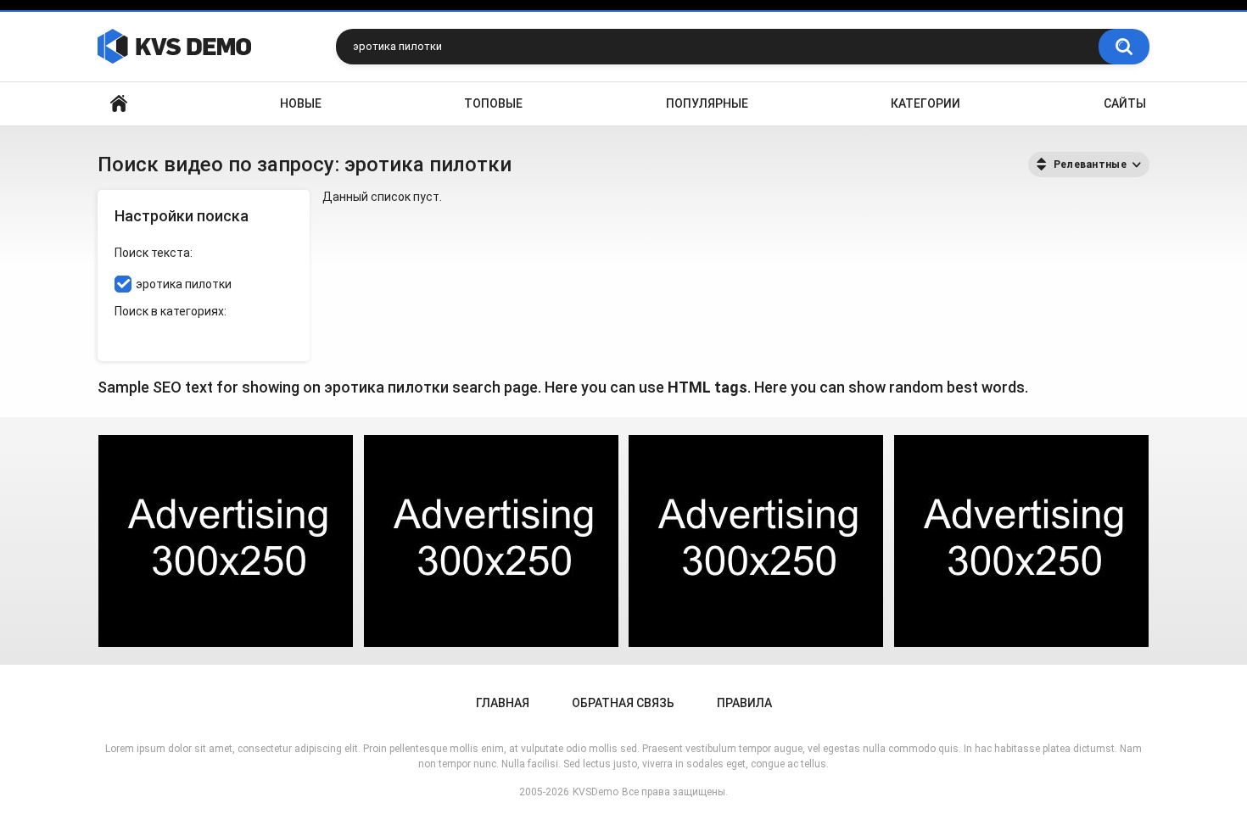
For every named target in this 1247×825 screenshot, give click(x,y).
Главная (119, 103)
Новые (301, 103)
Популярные (707, 103)
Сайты (1125, 103)
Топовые (493, 103)
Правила (744, 703)
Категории (925, 103)
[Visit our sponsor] (225, 541)
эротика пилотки (184, 284)
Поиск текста (152, 252)
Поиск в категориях (169, 311)
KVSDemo (595, 792)
